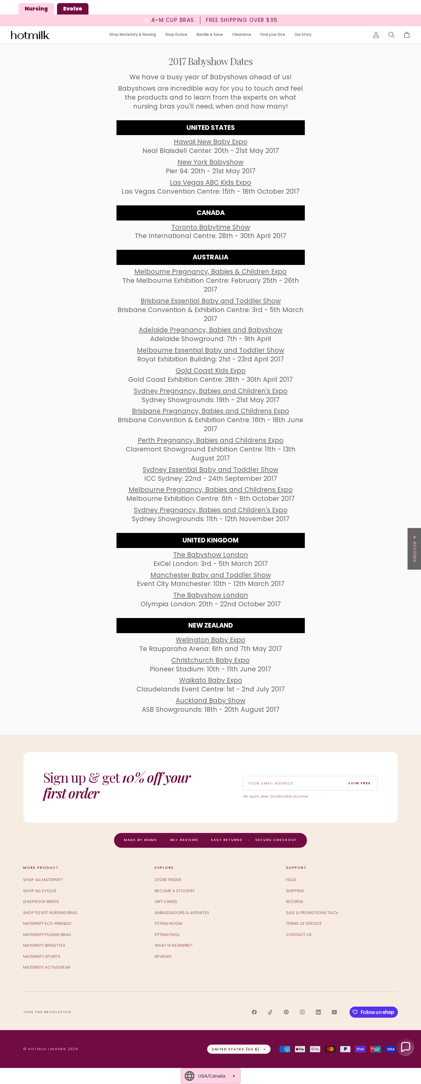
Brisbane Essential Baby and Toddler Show (211, 300)
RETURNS (294, 902)
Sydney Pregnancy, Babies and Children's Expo (211, 390)
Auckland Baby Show (210, 700)
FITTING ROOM (168, 923)
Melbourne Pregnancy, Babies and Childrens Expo (211, 489)
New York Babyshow (210, 162)
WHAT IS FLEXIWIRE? (174, 945)
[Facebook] (254, 1012)
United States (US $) (236, 1049)
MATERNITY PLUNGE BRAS (47, 935)
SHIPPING (295, 891)
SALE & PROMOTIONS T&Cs (312, 913)
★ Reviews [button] (414, 548)
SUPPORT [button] (296, 867)
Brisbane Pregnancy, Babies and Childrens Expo (210, 410)
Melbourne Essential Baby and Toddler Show (210, 350)
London (235, 554)
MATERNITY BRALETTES (44, 945)
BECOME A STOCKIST (175, 891)
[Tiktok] (270, 1012)
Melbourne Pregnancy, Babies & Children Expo (210, 271)
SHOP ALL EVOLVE (40, 891)
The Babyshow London (210, 595)
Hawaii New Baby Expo (210, 141)
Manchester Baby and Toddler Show (210, 575)
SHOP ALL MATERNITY (43, 880)
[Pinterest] (286, 1012)
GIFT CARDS (166, 902)
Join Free (359, 783)
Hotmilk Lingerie (47, 1048)
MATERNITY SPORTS (41, 956)
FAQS (291, 880)
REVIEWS (163, 956)
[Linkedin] (318, 1012)
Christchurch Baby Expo (210, 660)
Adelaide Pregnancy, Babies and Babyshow (210, 329)
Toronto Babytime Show (210, 227)
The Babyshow (198, 554)
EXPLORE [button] (164, 867)
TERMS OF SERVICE (304, 923)
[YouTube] (334, 1012)
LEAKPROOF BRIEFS (41, 902)
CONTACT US (299, 935)
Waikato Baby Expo (210, 680)
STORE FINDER (168, 880)
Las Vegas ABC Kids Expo (210, 182)
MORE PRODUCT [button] (41, 867)
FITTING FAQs (167, 935)
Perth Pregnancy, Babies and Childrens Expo (211, 440)
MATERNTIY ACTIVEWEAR (46, 967)
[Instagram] (302, 1012)
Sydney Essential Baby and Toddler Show (210, 469)
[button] (133, 35)
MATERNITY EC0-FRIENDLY (47, 923)
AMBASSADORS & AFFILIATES (182, 913)
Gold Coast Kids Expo (211, 370)
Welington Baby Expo (210, 639)
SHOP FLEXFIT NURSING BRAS (50, 913)
